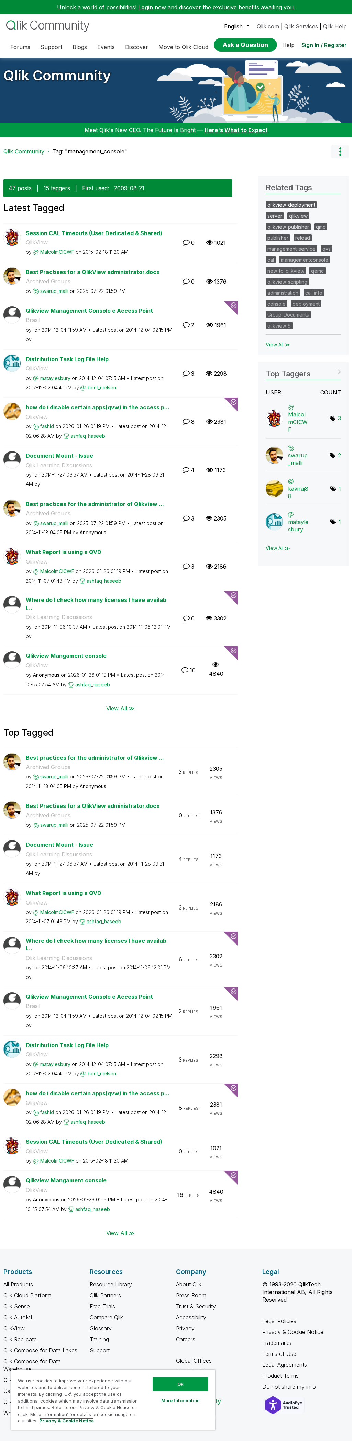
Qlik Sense (16, 1306)
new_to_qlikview (285, 271)
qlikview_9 (279, 326)
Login (145, 7)
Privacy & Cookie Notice (292, 1331)
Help (288, 45)
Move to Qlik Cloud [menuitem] (183, 47)
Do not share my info (290, 1386)
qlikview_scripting (287, 282)
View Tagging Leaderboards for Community (303, 371)
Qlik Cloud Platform (27, 1295)
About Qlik (188, 1284)
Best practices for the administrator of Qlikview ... (95, 504)
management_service (291, 249)
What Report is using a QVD (63, 552)
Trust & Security (196, 1306)
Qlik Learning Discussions (59, 465)
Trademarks (276, 1342)
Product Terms (280, 1375)
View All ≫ (120, 708)
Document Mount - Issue (59, 455)
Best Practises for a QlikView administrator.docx (93, 271)
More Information (180, 1400)
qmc (321, 227)
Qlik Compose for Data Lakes (40, 1350)
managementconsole (304, 260)
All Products (18, 1284)
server (274, 216)
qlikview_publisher (288, 227)
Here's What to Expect (236, 130)
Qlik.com (268, 26)
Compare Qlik (106, 1317)
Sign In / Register (324, 45)
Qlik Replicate (20, 1339)
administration (282, 293)
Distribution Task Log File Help (67, 359)
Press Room (191, 1295)
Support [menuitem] (51, 47)
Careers (185, 1339)
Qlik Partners (105, 1295)
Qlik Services (301, 26)
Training (99, 1339)
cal (270, 260)
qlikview (298, 216)
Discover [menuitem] (136, 47)
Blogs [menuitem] (80, 47)
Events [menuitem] (106, 47)
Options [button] (340, 151)
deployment (306, 304)
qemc (317, 271)
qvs (326, 249)
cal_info (313, 293)
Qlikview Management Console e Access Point (89, 310)
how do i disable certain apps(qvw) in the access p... (97, 407)
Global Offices (194, 1360)
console (276, 304)
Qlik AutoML (18, 1317)
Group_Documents (288, 315)
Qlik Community (57, 75)
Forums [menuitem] (20, 47)
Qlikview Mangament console (66, 655)
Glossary (101, 1328)
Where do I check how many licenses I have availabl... (96, 603)
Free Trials (102, 1306)
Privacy (185, 1328)
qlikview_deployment (291, 205)
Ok (180, 1384)
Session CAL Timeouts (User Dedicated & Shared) (94, 233)
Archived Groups (48, 281)
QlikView (37, 242)
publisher (277, 238)
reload (302, 238)
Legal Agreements (284, 1364)
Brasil (33, 320)
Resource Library (111, 1284)
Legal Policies (279, 1320)
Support (100, 1350)
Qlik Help (335, 26)
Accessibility (191, 1317)
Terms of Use (279, 1353)
